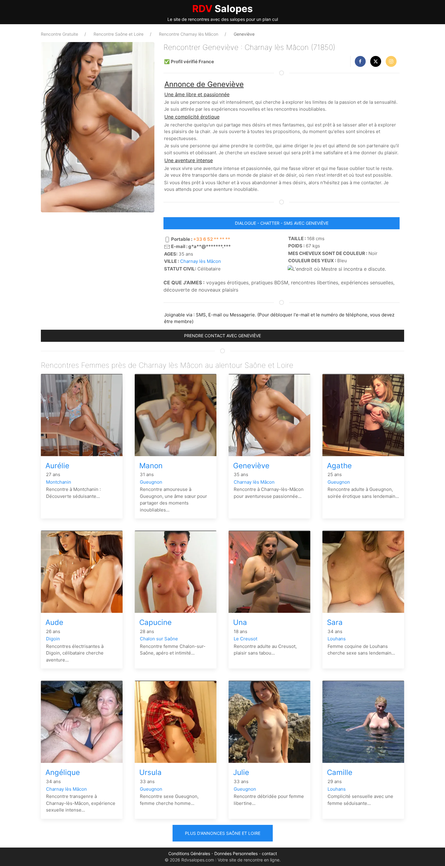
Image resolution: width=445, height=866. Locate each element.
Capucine (155, 622)
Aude (54, 622)
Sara (335, 622)
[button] (360, 61)
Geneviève (251, 465)
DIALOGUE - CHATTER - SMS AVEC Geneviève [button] (281, 223)
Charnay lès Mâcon (200, 261)
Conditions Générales (189, 853)
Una (240, 622)
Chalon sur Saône (159, 639)
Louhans (337, 639)
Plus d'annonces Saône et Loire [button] (222, 833)
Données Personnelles (236, 853)
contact (269, 853)
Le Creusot (245, 639)
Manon (151, 465)
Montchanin (58, 482)
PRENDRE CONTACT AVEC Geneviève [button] (222, 335)
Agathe (339, 465)
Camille (339, 772)
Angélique (62, 772)
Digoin (53, 639)
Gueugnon (151, 482)
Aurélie (57, 465)
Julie (241, 772)
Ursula (150, 772)
